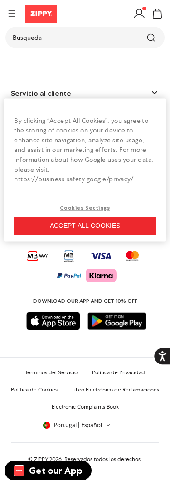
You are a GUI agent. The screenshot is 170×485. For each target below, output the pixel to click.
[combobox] (85, 37)
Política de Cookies (34, 389)
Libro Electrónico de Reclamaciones (115, 389)
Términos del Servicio (51, 372)
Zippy (14, 64)
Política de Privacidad (118, 372)
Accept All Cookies (85, 225)
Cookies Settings (85, 208)
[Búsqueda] (151, 37)
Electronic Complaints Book (85, 406)
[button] (157, 13)
